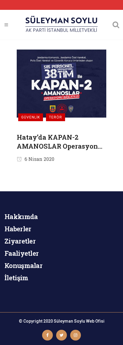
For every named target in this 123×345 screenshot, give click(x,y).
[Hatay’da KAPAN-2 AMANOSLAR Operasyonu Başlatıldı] (61, 83)
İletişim (16, 277)
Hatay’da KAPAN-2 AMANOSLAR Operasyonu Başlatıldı (59, 142)
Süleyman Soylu (69, 321)
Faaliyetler (21, 253)
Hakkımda (21, 216)
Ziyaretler (20, 241)
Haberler (17, 228)
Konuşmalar (23, 265)
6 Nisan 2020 (38, 159)
